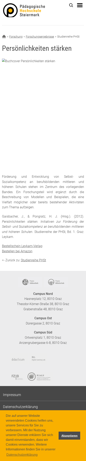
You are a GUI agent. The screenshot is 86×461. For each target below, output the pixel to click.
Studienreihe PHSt (33, 260)
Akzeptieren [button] (69, 435)
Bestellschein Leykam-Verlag (22, 246)
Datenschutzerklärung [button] (22, 454)
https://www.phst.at (31, 10)
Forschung (16, 36)
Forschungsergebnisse (40, 36)
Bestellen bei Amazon (17, 251)
